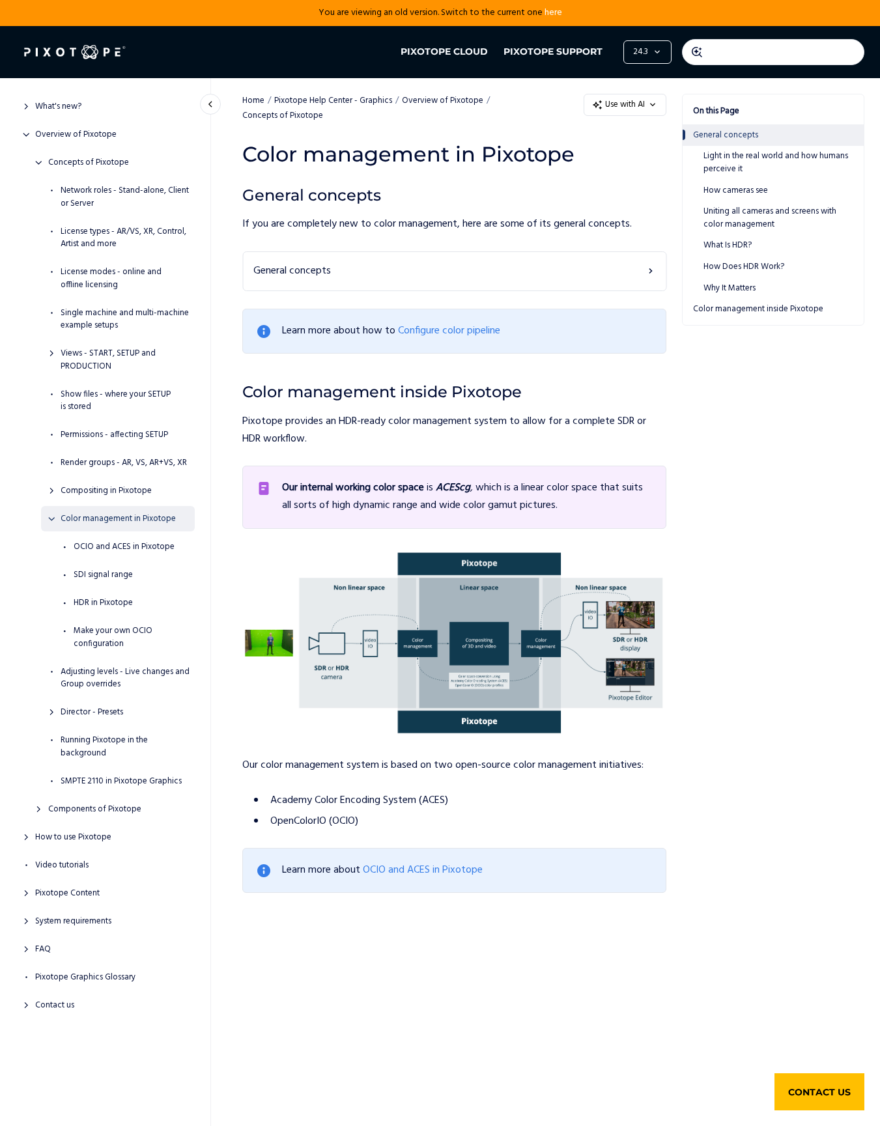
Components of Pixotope (94, 808)
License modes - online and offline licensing (111, 278)
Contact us (54, 1004)
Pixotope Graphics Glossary (85, 976)
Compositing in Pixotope (106, 491)
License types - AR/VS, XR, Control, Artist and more (123, 237)
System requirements (73, 920)
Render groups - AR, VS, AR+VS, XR (124, 463)
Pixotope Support (553, 51)
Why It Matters (729, 287)
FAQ (43, 948)
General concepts (725, 135)
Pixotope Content (67, 892)
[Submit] (697, 52)
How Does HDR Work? (743, 267)
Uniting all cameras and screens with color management (769, 217)
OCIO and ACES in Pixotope (124, 547)
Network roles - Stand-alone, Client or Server (125, 197)
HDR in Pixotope (103, 603)
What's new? (58, 106)
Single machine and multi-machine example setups (125, 318)
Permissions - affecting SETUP (114, 435)
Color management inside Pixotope (758, 309)
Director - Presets (92, 712)
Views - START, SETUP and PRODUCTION (108, 360)
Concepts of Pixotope (88, 162)
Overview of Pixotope (76, 134)
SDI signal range (103, 575)
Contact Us (819, 1092)
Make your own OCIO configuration (113, 637)
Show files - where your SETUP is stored (116, 400)
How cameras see (735, 190)
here (553, 12)
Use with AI (625, 104)
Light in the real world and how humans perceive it (775, 162)
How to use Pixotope (73, 836)
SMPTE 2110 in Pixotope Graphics (121, 780)
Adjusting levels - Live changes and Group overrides (125, 677)
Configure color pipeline (449, 330)
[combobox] (773, 52)
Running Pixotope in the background (104, 746)
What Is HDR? (727, 245)
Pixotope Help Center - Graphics (333, 100)
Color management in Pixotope (118, 519)
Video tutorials (62, 864)
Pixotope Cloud (444, 51)
